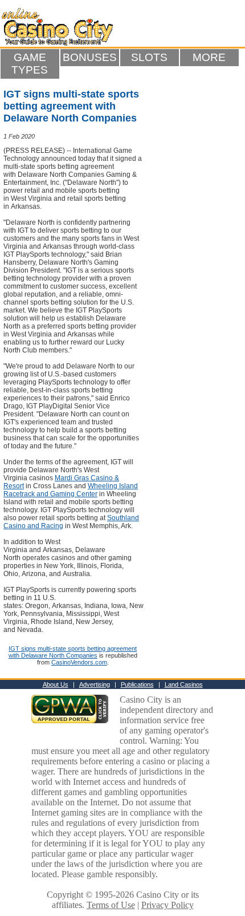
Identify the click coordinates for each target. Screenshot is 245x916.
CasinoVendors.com (79, 662)
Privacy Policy (167, 905)
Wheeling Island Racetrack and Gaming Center (70, 490)
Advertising (94, 684)
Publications (137, 684)
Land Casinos (184, 684)
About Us (55, 684)
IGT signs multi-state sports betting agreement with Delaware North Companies (73, 652)
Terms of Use (111, 905)
